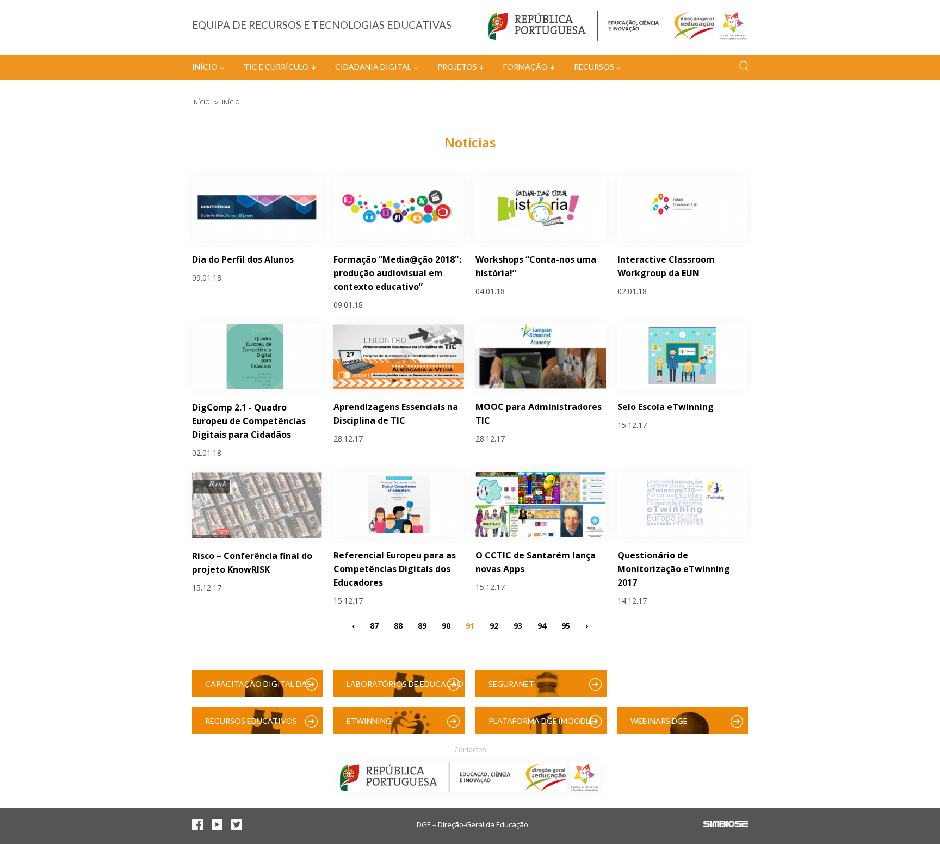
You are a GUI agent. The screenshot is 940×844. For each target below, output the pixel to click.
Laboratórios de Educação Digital (405, 688)
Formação (525, 66)
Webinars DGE (659, 720)
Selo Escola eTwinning (665, 407)
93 (518, 625)
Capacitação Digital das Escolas (258, 688)
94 (541, 625)
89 (422, 625)
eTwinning (369, 720)
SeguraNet (511, 683)
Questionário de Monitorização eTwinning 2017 (673, 568)
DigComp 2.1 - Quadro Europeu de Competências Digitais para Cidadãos (249, 420)
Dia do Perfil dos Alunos (243, 259)
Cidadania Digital (373, 66)
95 (565, 625)
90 (446, 625)
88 (398, 625)
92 (494, 625)
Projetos (457, 66)
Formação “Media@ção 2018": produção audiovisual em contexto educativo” (397, 273)
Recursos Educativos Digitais (251, 725)
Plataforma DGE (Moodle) (542, 720)
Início (205, 66)
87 (374, 625)
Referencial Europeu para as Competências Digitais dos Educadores (394, 568)
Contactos (470, 749)
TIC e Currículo (276, 66)
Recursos (594, 66)
